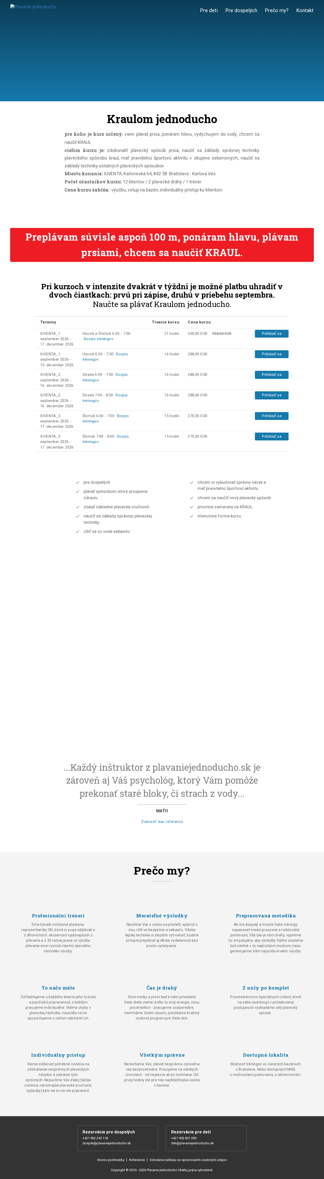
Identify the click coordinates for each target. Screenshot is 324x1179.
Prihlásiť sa (271, 333)
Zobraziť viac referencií (162, 821)
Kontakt (305, 10)
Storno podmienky (111, 1160)
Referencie (137, 1160)
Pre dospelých (241, 10)
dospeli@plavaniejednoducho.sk (107, 1143)
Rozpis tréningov (98, 339)
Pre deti (209, 10)
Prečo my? (277, 10)
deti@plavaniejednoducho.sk (192, 1143)
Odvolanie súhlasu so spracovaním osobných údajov (188, 1160)
